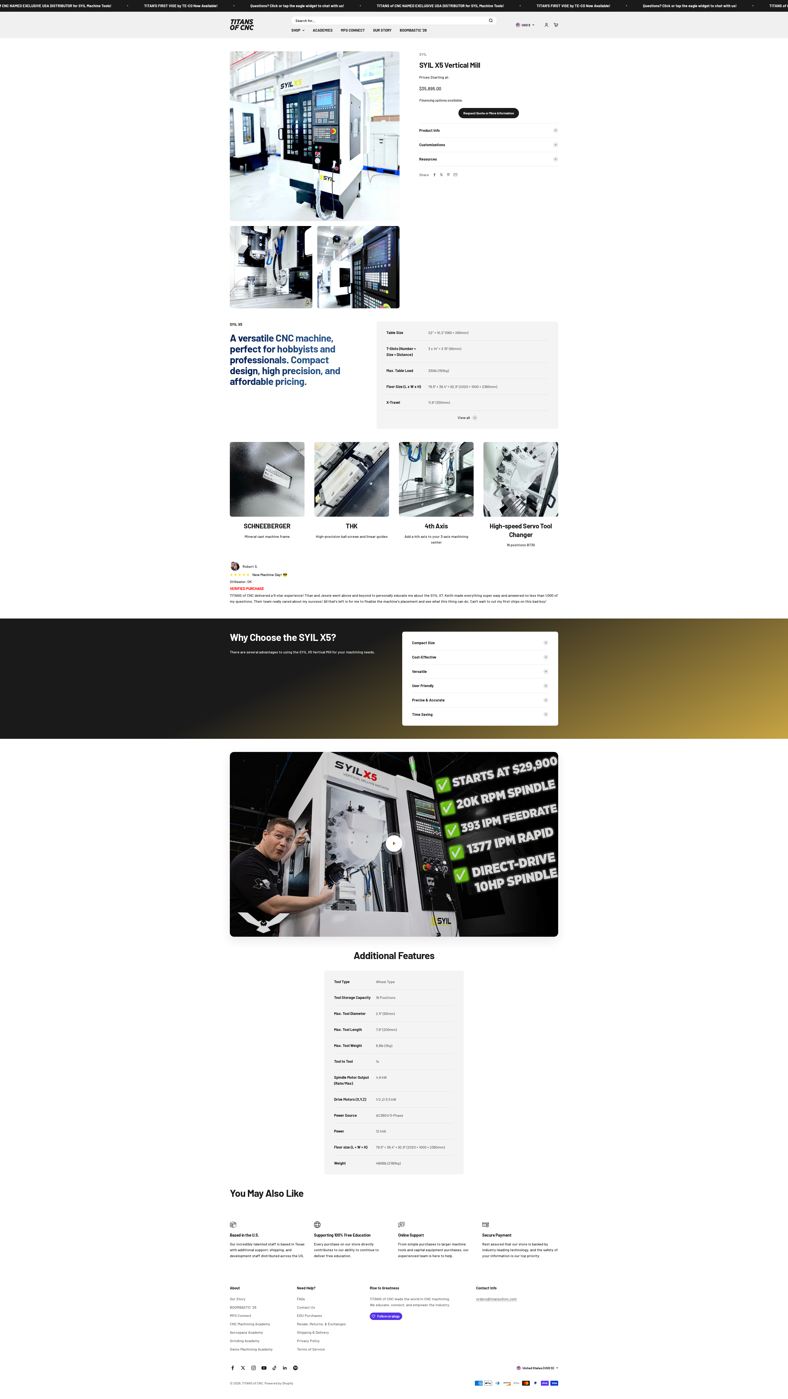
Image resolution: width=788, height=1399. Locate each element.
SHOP (295, 30)
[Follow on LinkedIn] (285, 1368)
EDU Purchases (309, 1315)
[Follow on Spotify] (295, 1368)
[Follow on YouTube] (264, 1368)
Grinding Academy (245, 1340)
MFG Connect (240, 1315)
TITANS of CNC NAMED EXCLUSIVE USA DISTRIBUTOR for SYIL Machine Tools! (245, 5)
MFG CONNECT (353, 30)
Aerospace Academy (246, 1332)
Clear (482, 20)
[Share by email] (455, 174)
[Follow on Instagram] (253, 1368)
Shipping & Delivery (313, 1332)
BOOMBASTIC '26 (413, 30)
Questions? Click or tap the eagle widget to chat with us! (102, 5)
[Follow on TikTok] (274, 1368)
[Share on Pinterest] (448, 174)
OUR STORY (382, 30)
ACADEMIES (323, 30)
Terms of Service (311, 1349)
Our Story (237, 1299)
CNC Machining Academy (250, 1324)
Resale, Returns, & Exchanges (321, 1324)
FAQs (301, 1299)
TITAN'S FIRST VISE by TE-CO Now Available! (378, 5)
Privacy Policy (308, 1340)
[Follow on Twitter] (243, 1368)
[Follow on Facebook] (232, 1368)
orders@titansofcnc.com (496, 1299)
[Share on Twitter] (441, 174)
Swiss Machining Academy (251, 1349)
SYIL (423, 54)
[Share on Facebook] (434, 174)
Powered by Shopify (279, 1383)
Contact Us (306, 1307)
